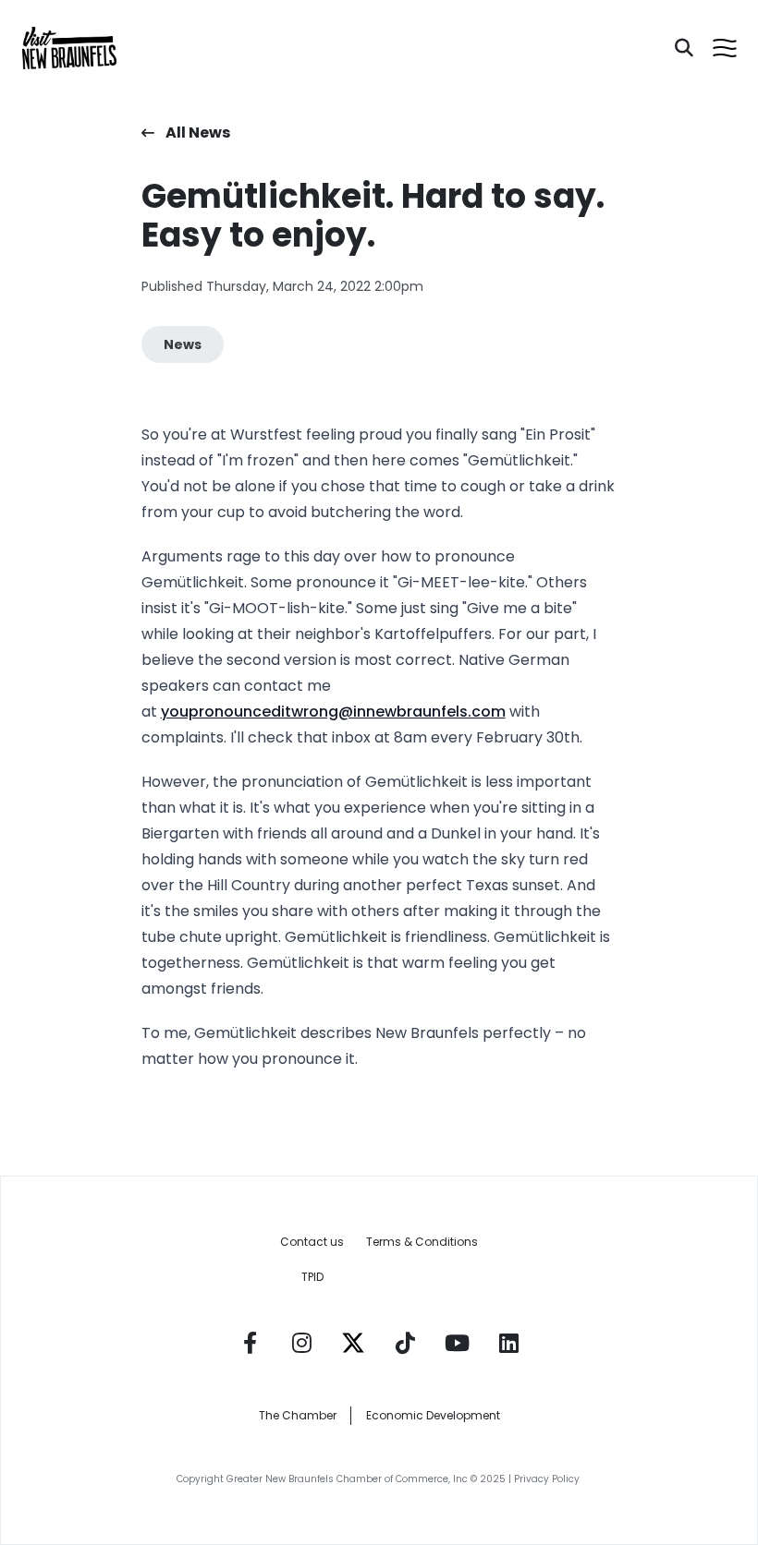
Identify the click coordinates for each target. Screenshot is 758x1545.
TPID (312, 1277)
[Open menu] (724, 48)
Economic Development (433, 1415)
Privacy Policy (548, 1479)
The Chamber (297, 1415)
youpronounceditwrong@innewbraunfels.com (333, 711)
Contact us (312, 1241)
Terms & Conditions (422, 1241)
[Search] (684, 48)
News (183, 344)
